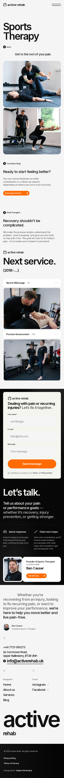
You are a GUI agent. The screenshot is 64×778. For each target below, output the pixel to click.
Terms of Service (11, 763)
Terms (35, 473)
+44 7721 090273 (14, 647)
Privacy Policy (46, 473)
